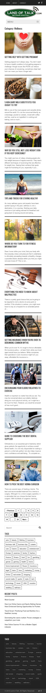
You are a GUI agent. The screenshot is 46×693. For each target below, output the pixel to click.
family (25, 553)
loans (14, 570)
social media (10, 579)
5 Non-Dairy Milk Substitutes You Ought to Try (20, 104)
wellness (17, 587)
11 (26, 515)
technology (9, 583)
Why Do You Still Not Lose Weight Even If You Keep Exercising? (22, 152)
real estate (17, 574)
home (31, 561)
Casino (14, 548)
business (30, 540)
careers (33, 544)
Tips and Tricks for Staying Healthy (21, 198)
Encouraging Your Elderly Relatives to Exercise (23, 389)
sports (20, 579)
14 (7, 519)
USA (25, 583)
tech (32, 579)
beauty (14, 540)
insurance (33, 566)
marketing (28, 570)
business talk (10, 544)
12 (32, 515)
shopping (27, 574)
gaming (16, 561)
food (23, 557)
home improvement (12, 566)
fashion (32, 553)
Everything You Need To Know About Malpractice (21, 293)
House (24, 566)
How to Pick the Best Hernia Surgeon (22, 484)
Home (8, 3)
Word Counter (9, 599)
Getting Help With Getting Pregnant (21, 57)
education (23, 548)
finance (8, 557)
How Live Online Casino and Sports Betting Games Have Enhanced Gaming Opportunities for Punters (23, 605)
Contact (23, 3)
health (24, 561)
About (15, 3)
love (20, 570)
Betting (22, 540)
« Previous (10, 510)
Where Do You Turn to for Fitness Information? (20, 245)
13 (37, 515)
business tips (23, 544)
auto (7, 540)
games (8, 561)
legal (7, 570)
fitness (16, 557)
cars (7, 548)
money (37, 570)
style (26, 579)
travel (18, 583)
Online (8, 574)
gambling (36, 557)
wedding (9, 587)
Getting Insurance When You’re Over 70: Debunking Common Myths (23, 341)
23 (18, 519)
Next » (24, 519)
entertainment (34, 548)
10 (21, 515)
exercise (17, 553)
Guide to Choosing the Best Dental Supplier (21, 437)
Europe (8, 553)
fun (29, 557)
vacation (33, 583)
